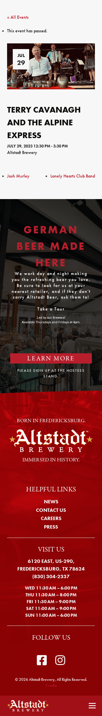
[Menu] (92, 706)
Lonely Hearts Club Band (72, 176)
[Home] (26, 705)
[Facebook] (41, 660)
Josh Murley (18, 176)
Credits (51, 685)
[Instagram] (60, 660)
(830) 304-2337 (51, 576)
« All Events (18, 17)
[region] (51, 296)
